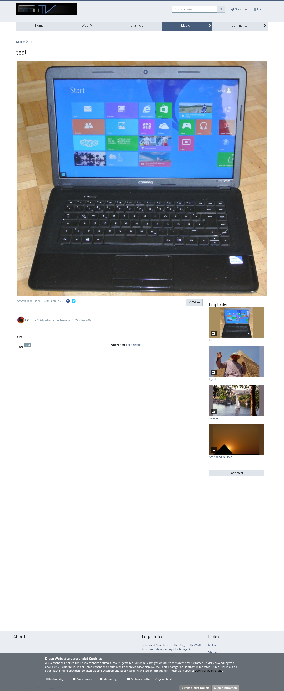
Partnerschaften (140, 679)
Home (39, 25)
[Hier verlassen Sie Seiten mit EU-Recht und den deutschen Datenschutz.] (68, 301)
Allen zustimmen (225, 688)
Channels (136, 25)
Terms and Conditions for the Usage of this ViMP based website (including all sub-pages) (172, 647)
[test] (142, 178)
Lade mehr (236, 473)
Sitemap (213, 652)
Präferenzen (84, 679)
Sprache (240, 9)
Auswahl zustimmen (195, 688)
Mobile (212, 645)
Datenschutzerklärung (208, 670)
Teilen (195, 302)
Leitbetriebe (133, 345)
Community (239, 25)
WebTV (87, 25)
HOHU (29, 320)
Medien (186, 25)
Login (261, 9)
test (28, 345)
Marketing (110, 679)
